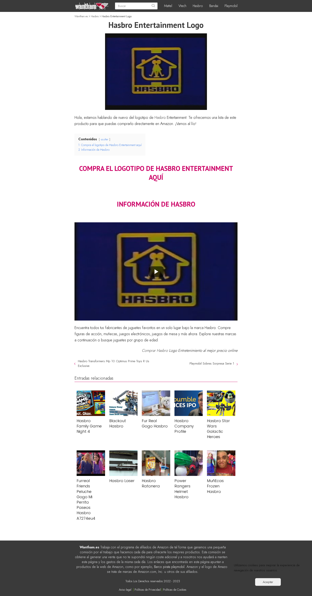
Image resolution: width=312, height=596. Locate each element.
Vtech (182, 5)
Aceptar (268, 582)
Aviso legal (125, 589)
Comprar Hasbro (155, 350)
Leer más (285, 570)
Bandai (213, 5)
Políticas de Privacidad (148, 589)
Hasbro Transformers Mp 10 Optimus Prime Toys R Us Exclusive (113, 363)
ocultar (104, 139)
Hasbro (198, 5)
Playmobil (231, 5)
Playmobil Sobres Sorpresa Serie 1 (212, 363)
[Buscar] (153, 6)
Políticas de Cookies (174, 589)
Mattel (168, 5)
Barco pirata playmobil (169, 566)
